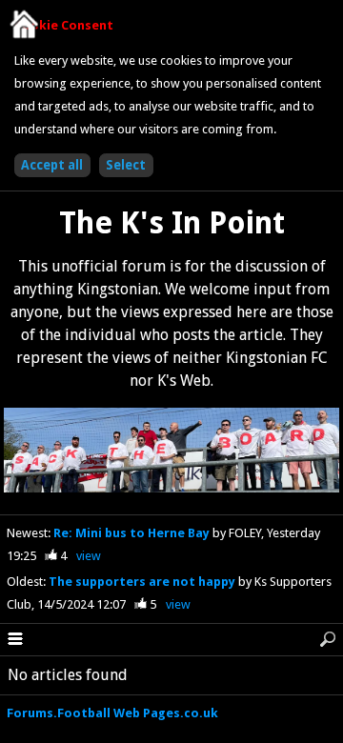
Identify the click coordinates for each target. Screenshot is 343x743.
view (88, 556)
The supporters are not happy (143, 581)
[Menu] (15, 640)
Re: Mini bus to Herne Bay (132, 533)
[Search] (328, 640)
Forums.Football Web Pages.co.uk (112, 713)
